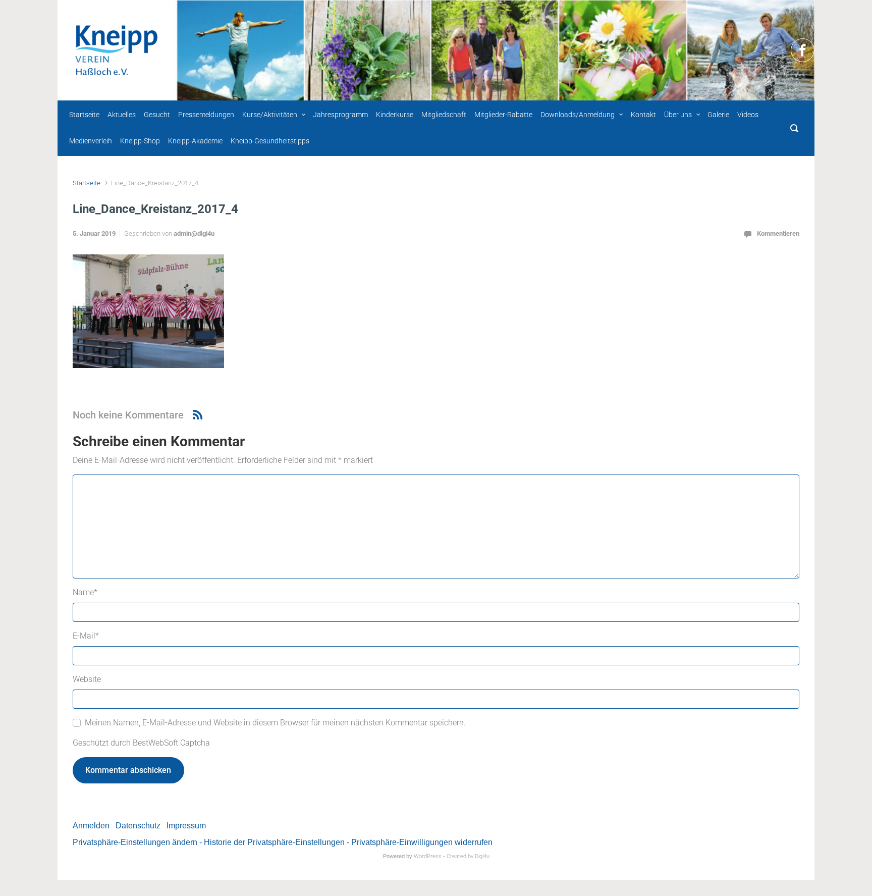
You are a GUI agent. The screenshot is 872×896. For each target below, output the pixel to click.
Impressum (186, 825)
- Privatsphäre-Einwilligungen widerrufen (420, 842)
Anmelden (91, 825)
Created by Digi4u (468, 856)
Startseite (86, 183)
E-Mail (86, 636)
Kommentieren (778, 233)
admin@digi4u (194, 233)
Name (85, 592)
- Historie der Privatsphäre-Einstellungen (272, 842)
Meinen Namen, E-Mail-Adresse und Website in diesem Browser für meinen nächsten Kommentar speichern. (275, 722)
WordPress (428, 856)
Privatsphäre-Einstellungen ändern (135, 842)
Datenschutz (138, 825)
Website (87, 679)
